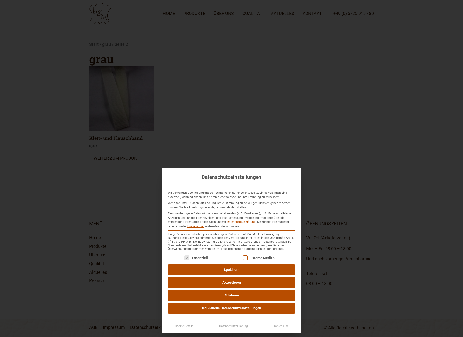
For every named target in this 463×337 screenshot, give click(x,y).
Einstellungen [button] (195, 226)
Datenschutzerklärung (241, 222)
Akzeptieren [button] (231, 282)
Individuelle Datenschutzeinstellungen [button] (231, 308)
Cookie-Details (184, 326)
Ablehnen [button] (231, 295)
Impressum (280, 326)
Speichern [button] (231, 270)
